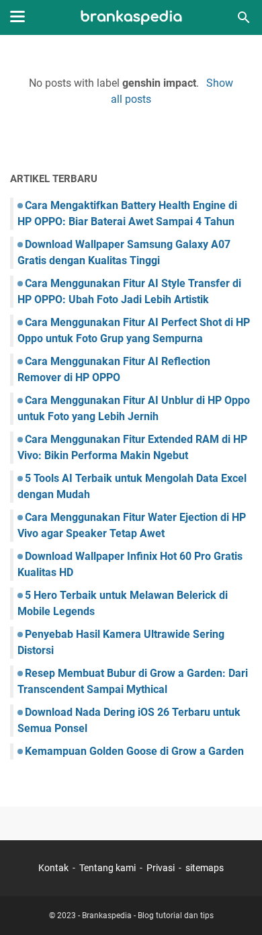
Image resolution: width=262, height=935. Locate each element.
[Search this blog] (244, 17)
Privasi (160, 867)
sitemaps (204, 867)
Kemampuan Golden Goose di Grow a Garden (134, 751)
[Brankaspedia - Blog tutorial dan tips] (131, 17)
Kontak (53, 867)
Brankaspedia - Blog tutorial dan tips (148, 915)
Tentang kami (107, 867)
